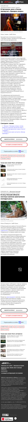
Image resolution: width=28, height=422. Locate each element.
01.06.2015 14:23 (4, 6)
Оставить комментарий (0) (14, 144)
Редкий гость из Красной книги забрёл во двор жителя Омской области (16, 345)
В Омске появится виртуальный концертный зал (14, 165)
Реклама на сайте (6, 365)
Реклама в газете (18, 365)
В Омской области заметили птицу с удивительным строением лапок (15, 355)
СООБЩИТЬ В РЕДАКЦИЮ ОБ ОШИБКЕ (12, 373)
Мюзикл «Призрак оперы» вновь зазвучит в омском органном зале (12, 126)
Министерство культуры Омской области (12, 31)
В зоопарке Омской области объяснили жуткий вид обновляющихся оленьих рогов (16, 350)
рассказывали (11, 297)
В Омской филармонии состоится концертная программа (14, 179)
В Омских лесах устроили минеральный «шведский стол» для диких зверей (16, 341)
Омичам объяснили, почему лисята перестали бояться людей (15, 336)
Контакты (4, 371)
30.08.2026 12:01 (4, 191)
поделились (4, 230)
